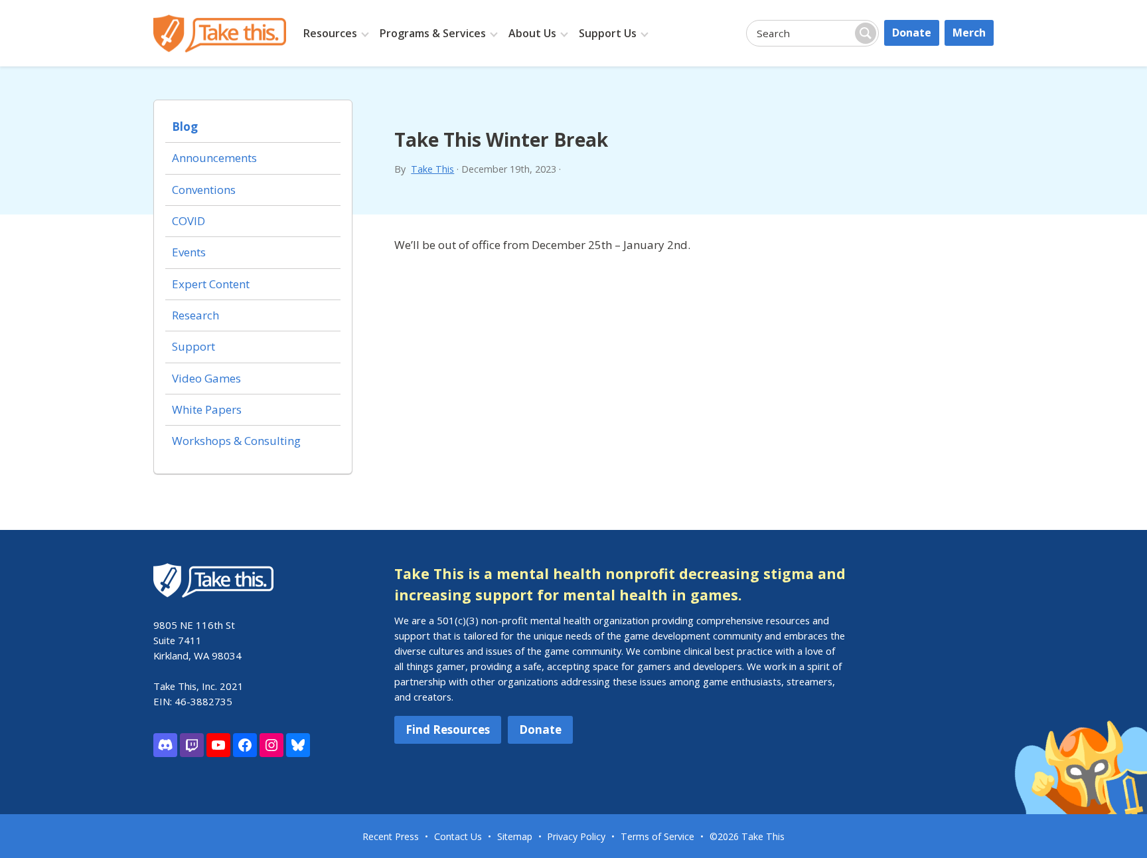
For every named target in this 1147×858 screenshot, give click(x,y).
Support (193, 346)
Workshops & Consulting (236, 440)
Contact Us (458, 836)
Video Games (206, 378)
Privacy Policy (576, 836)
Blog (185, 126)
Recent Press (390, 836)
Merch (969, 32)
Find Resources (448, 729)
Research (195, 315)
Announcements (214, 157)
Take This (432, 169)
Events (189, 252)
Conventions (204, 189)
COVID (188, 220)
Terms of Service (657, 836)
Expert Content (211, 284)
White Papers (207, 409)
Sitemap (514, 836)
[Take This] (219, 33)
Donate (911, 32)
